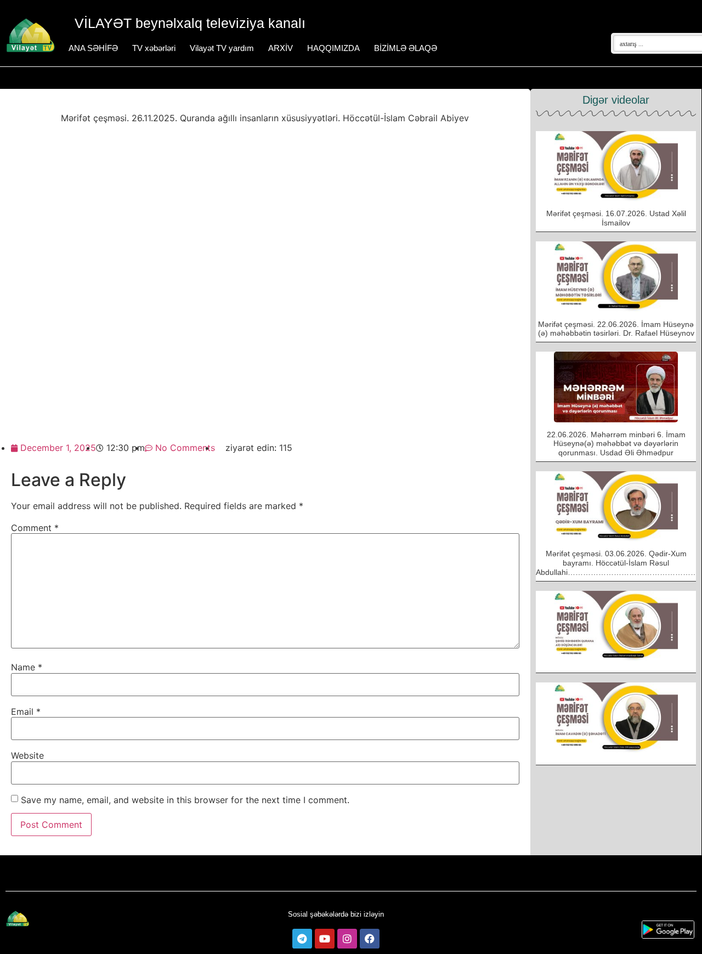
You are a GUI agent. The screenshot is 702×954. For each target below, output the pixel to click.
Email (26, 711)
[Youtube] (325, 939)
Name (26, 667)
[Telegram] (302, 939)
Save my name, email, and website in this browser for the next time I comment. (185, 799)
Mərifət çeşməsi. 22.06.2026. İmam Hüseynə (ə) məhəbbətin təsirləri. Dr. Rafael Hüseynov (616, 329)
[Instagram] (347, 939)
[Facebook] (370, 939)
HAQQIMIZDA (333, 48)
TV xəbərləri (154, 48)
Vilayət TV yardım (222, 48)
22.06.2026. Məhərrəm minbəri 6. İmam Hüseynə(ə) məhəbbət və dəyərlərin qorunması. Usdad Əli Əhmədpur (616, 444)
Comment (35, 527)
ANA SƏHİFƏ (93, 48)
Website (27, 755)
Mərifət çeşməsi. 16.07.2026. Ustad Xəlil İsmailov (616, 218)
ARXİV (280, 48)
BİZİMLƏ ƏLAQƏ (405, 48)
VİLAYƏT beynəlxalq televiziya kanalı (190, 23)
